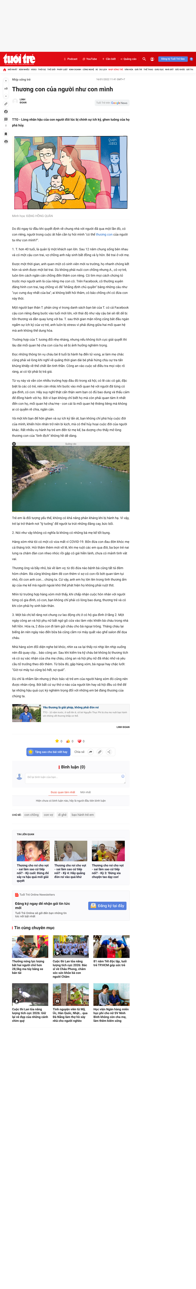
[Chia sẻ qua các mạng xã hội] (109, 752)
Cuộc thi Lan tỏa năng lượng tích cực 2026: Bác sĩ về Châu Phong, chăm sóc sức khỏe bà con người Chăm (70, 968)
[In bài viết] (6, 141)
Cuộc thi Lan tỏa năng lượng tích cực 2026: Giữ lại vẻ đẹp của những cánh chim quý (30, 1015)
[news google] (112, 103)
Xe (97, 69)
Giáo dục (159, 69)
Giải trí (138, 69)
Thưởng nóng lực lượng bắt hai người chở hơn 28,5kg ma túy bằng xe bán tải (28, 967)
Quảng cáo (130, 59)
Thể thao (148, 69)
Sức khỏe (180, 69)
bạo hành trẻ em (83, 815)
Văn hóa (129, 69)
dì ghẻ (62, 815)
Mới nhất (12, 69)
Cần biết (111, 59)
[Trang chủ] (4, 69)
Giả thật (190, 69)
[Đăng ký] (107, 906)
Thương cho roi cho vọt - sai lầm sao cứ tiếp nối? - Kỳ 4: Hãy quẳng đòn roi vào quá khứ (70, 871)
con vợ (48, 815)
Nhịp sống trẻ (115, 69)
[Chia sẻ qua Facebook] (90, 752)
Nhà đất (169, 69)
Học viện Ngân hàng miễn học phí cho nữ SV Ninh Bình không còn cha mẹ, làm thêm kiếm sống (111, 1015)
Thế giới (51, 69)
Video (34, 69)
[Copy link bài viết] (100, 752)
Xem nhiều (24, 69)
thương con (104, 235)
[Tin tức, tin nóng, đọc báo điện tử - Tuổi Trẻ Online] (19, 59)
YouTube (91, 59)
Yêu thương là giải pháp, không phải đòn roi (71, 707)
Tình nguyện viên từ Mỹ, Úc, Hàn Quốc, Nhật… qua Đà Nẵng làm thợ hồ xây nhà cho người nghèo (70, 1015)
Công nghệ (88, 69)
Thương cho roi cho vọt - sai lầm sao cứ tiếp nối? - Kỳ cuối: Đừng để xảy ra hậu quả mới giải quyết (33, 873)
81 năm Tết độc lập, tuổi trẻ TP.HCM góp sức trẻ (110, 963)
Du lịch (103, 69)
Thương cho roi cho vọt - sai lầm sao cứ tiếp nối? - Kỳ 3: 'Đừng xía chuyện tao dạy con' (108, 871)
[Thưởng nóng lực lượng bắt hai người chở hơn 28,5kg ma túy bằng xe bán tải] (30, 946)
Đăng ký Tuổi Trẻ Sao (173, 59)
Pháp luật (62, 69)
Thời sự (42, 69)
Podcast (72, 59)
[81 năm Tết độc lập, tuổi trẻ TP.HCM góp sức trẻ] (111, 946)
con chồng (31, 815)
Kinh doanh (75, 69)
